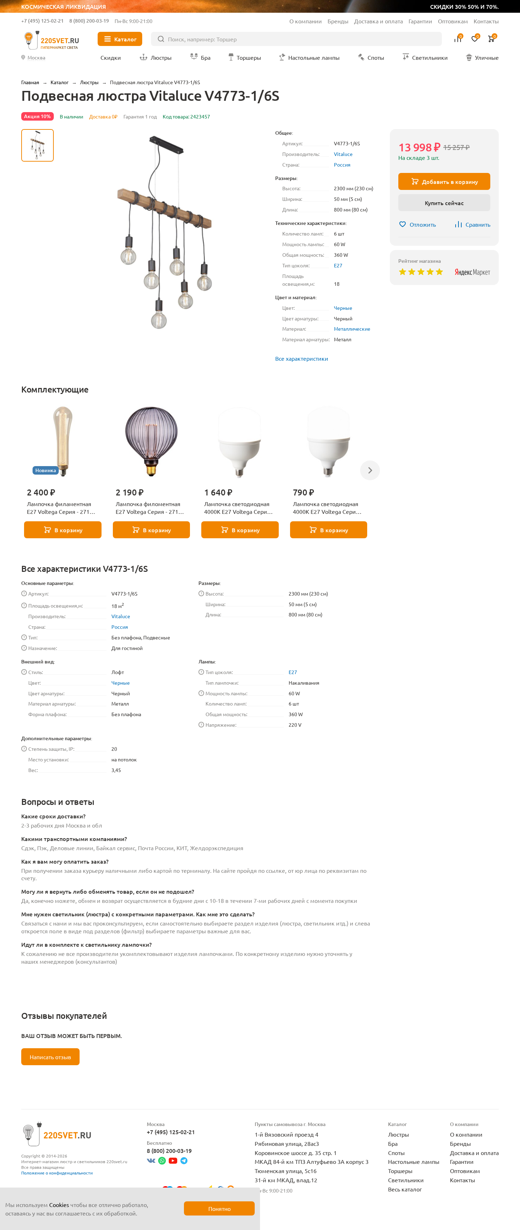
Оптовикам (453, 20)
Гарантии (420, 20)
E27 (338, 265)
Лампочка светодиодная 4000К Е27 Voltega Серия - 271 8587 (327, 508)
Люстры (398, 1134)
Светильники (406, 1179)
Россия (342, 164)
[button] (37, 314)
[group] (164, 234)
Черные (343, 307)
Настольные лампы (413, 1161)
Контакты (486, 20)
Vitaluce (343, 154)
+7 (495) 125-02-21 (42, 20)
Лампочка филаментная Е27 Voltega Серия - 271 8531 (59, 508)
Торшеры (400, 1170)
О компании (305, 20)
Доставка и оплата (378, 20)
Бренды (338, 20)
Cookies (59, 1204)
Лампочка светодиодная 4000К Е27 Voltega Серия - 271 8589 (238, 508)
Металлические (352, 328)
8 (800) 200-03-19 (89, 20)
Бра (393, 1143)
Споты (396, 1152)
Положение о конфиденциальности (57, 1173)
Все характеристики (301, 358)
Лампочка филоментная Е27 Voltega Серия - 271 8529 (148, 508)
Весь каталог (405, 1189)
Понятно (219, 1208)
